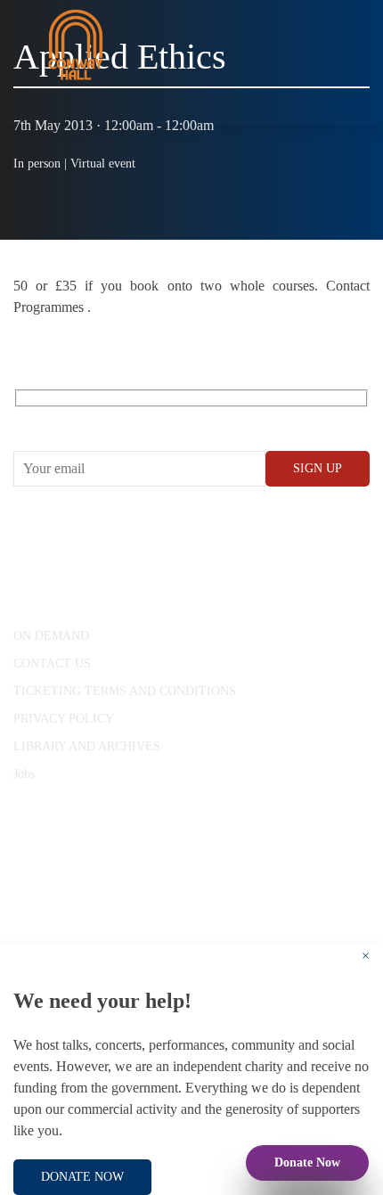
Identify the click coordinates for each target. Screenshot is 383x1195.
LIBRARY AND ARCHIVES (86, 746)
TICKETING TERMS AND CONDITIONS (124, 691)
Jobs (24, 774)
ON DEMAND (51, 636)
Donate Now (307, 1162)
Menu (338, 106)
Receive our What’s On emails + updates (151, 418)
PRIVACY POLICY (63, 718)
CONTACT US (52, 663)
